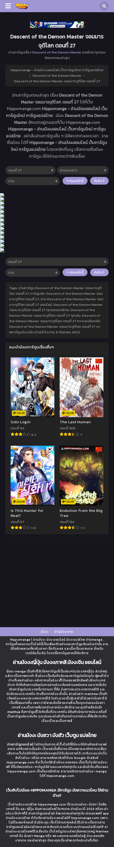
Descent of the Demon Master (56, 52)
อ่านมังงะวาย (63, 631)
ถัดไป (98, 180)
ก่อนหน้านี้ (76, 180)
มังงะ (44, 631)
